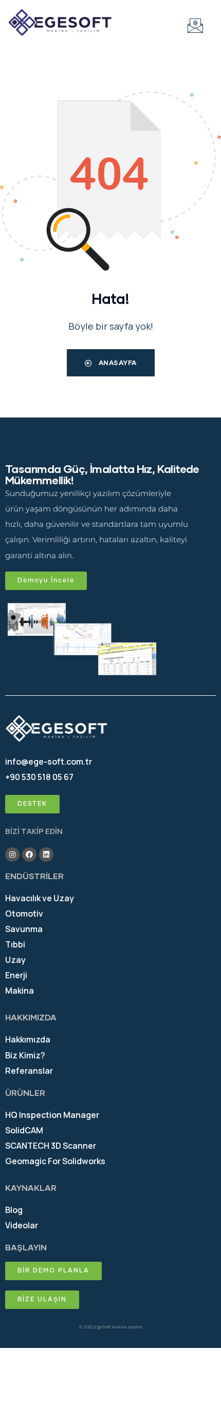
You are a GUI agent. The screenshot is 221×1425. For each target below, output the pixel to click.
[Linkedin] (46, 854)
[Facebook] (29, 854)
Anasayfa (117, 362)
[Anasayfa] (60, 23)
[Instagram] (12, 854)
